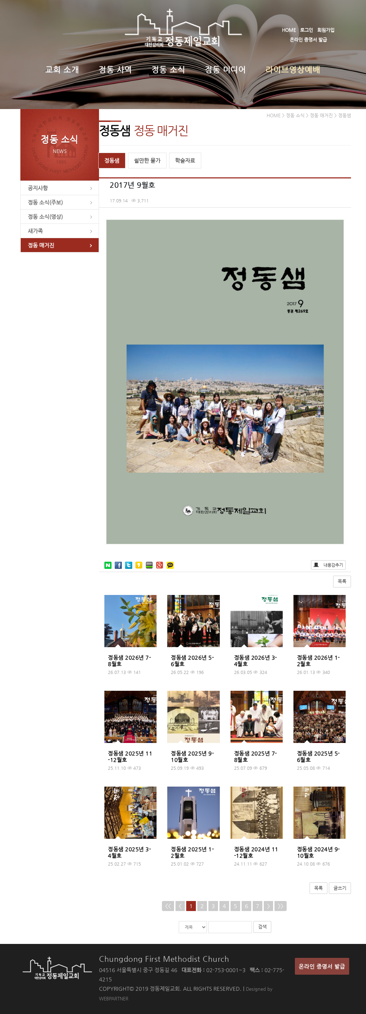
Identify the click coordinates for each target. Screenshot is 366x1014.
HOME (289, 30)
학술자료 (185, 160)
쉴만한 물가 (147, 160)
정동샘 (111, 160)
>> (280, 906)
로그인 (306, 30)
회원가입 (326, 30)
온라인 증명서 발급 (308, 39)
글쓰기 (339, 888)
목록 (342, 581)
